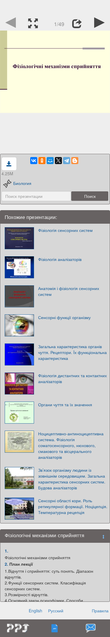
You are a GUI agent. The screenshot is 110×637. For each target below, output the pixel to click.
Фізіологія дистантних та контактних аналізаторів (72, 378)
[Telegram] (66, 160)
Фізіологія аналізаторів (60, 259)
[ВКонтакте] (33, 160)
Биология (22, 183)
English (35, 611)
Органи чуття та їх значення (65, 404)
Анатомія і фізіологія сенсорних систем (68, 291)
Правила (100, 611)
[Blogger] (74, 160)
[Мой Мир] (50, 160)
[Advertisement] (55, 7)
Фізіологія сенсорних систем (65, 230)
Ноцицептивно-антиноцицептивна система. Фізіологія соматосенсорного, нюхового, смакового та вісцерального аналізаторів (71, 445)
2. (6, 564)
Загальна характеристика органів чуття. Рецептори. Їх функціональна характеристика (72, 352)
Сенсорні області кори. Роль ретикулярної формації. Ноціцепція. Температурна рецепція (72, 506)
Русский (55, 611)
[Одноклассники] (41, 160)
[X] (58, 160)
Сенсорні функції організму (64, 317)
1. (6, 551)
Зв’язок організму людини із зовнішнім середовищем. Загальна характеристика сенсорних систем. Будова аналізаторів (71, 479)
